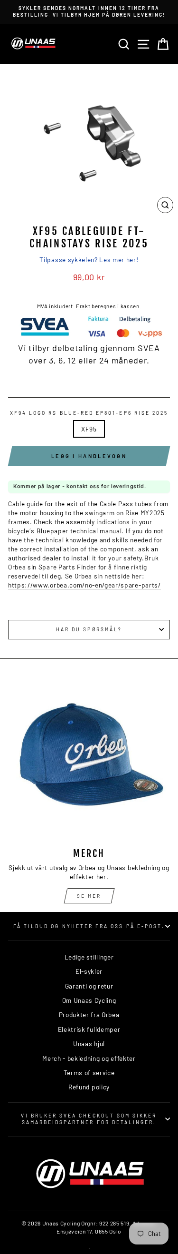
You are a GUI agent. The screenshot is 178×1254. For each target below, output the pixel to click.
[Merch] (89, 759)
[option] (89, 12)
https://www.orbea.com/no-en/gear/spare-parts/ (84, 585)
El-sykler (89, 971)
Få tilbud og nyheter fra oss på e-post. (89, 926)
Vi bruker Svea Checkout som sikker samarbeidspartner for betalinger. (89, 1119)
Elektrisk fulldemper (89, 1029)
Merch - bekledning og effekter (88, 1058)
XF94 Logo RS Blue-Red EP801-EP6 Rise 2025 (89, 413)
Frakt (83, 306)
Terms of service (89, 1072)
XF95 (89, 429)
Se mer (89, 896)
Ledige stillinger (89, 957)
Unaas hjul (89, 1043)
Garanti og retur (89, 986)
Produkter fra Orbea (89, 1014)
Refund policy (89, 1087)
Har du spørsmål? (89, 629)
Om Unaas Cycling (89, 1000)
